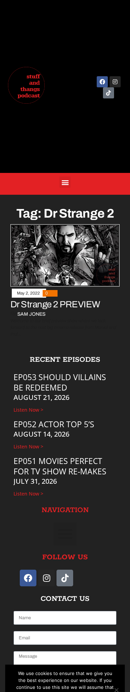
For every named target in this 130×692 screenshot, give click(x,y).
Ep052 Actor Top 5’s (54, 424)
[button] (65, 182)
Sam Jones (31, 314)
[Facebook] (102, 81)
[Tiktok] (108, 92)
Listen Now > (28, 409)
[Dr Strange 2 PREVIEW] (65, 255)
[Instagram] (115, 81)
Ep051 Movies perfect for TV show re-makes (60, 466)
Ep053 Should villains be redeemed (60, 382)
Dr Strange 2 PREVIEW (55, 304)
